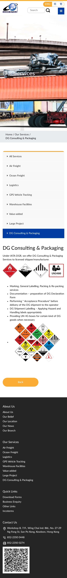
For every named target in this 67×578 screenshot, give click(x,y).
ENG (47, 4)
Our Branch (9, 430)
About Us (8, 412)
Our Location (10, 421)
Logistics (13, 185)
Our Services (22, 134)
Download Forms (12, 497)
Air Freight (14, 166)
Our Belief (8, 417)
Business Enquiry (12, 502)
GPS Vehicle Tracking (20, 195)
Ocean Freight (16, 175)
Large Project (16, 223)
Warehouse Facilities (20, 204)
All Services (15, 156)
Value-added (15, 214)
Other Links (9, 506)
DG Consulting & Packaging (24, 233)
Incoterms (8, 511)
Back (20, 382)
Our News (8, 426)
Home (9, 134)
